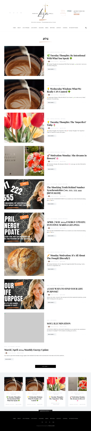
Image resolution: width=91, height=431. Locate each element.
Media (46, 27)
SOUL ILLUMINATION (59, 323)
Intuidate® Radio (73, 27)
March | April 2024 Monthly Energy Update (26, 349)
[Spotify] (23, 13)
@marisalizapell (44, 411)
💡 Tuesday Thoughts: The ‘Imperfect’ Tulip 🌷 (66, 123)
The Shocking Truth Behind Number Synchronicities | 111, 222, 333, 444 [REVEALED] (66, 190)
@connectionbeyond (79, 11)
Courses (65, 27)
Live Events (34, 27)
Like (77, 14)
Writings (52, 27)
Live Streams (26, 27)
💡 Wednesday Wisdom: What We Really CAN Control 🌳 (64, 90)
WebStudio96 (51, 425)
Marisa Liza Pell (54, 61)
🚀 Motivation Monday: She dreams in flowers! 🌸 (67, 157)
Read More (51, 69)
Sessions (41, 27)
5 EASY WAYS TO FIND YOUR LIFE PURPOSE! (65, 290)
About (19, 27)
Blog (48, 52)
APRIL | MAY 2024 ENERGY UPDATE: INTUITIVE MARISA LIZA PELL (66, 223)
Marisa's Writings (55, 52)
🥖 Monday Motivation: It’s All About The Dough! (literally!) (66, 257)
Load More (44, 366)
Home (14, 27)
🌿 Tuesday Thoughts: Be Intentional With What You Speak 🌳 (66, 57)
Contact (58, 27)
